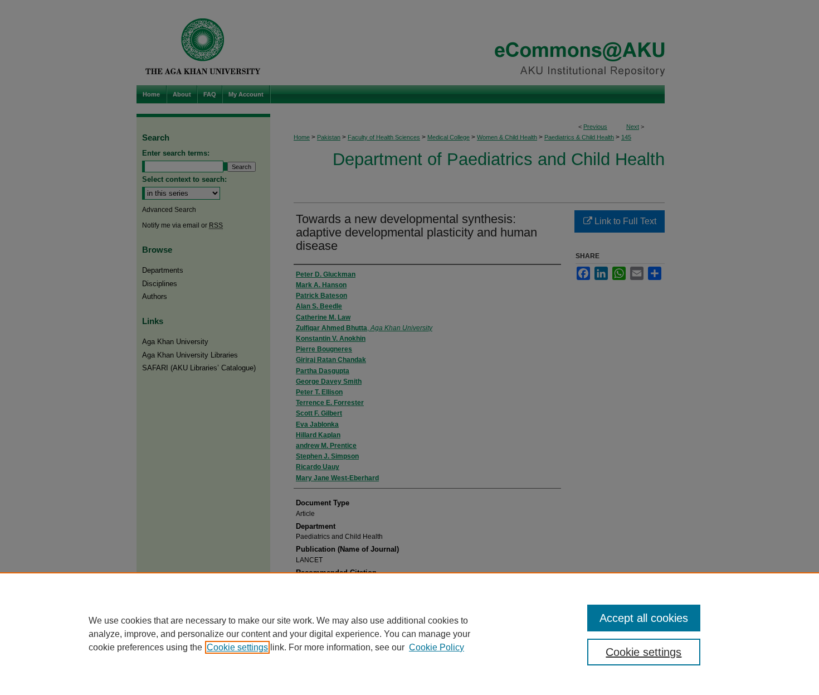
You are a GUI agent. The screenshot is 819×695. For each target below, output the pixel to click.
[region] (409, 633)
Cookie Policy (436, 647)
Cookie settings (237, 647)
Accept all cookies (643, 618)
